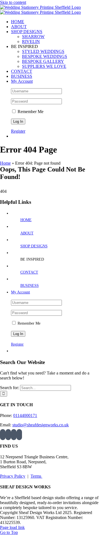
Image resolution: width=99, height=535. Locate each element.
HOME (26, 220)
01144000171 (25, 415)
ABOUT (27, 233)
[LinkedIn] (19, 434)
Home (5, 163)
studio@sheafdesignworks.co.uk (40, 424)
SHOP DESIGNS (34, 246)
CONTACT (29, 272)
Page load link (12, 527)
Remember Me (29, 111)
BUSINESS (29, 285)
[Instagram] (3, 434)
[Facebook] (8, 434)
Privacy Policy (12, 476)
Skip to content (13, 2)
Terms (36, 476)
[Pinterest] (13, 434)
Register (18, 131)
